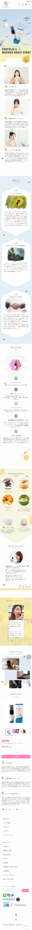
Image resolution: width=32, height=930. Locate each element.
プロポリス (6, 827)
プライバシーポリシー (9, 875)
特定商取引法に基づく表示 (10, 866)
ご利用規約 (6, 871)
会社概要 (5, 862)
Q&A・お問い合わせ (8, 879)
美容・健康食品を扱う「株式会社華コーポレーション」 (17, 924)
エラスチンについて (8, 835)
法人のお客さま (7, 854)
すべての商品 (6, 822)
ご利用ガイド (6, 846)
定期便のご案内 (7, 850)
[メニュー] (29, 4)
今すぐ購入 (16, 756)
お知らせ (5, 858)
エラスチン (6, 831)
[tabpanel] (16, 621)
